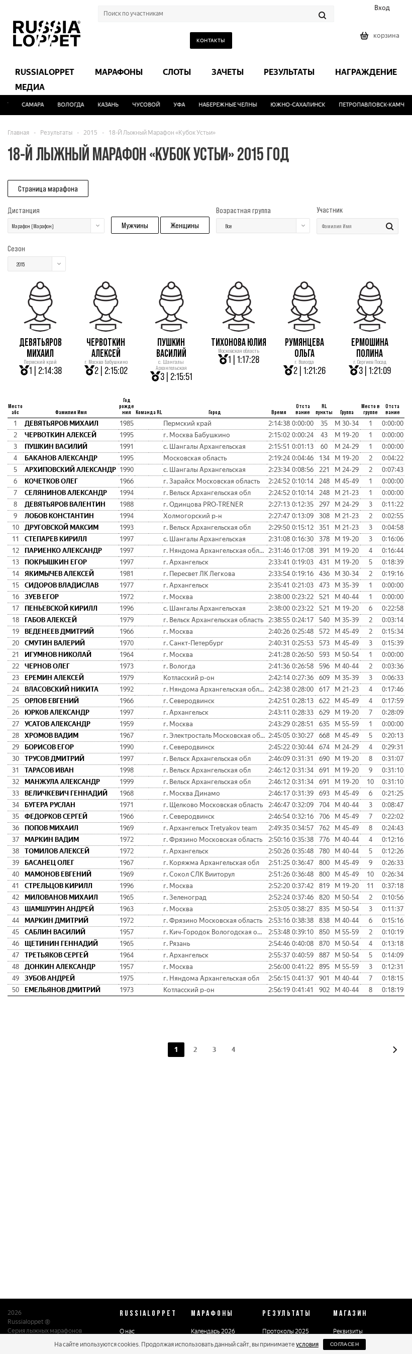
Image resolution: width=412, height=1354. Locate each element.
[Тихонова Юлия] (239, 328)
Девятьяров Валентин (65, 504)
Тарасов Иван (49, 770)
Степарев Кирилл (56, 539)
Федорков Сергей (56, 816)
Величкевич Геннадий (66, 793)
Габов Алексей (51, 620)
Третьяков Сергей (56, 955)
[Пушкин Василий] (171, 328)
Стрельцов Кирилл (58, 886)
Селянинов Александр (66, 493)
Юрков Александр (57, 712)
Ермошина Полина (369, 348)
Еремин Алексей (54, 678)
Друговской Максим (61, 527)
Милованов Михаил (61, 897)
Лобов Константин (59, 516)
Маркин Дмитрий (56, 920)
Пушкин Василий (171, 348)
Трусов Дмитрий (54, 758)
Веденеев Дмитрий (59, 631)
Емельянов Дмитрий (62, 990)
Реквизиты (348, 1331)
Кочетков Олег (51, 481)
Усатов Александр (57, 724)
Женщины (185, 225)
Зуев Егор (42, 597)
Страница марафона (48, 188)
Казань (103, 105)
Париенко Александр (63, 550)
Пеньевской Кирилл (61, 608)
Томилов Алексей (57, 851)
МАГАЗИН (350, 1312)
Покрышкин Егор (56, 562)
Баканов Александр (61, 458)
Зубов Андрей (50, 978)
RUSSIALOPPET (148, 1312)
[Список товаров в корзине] (381, 39)
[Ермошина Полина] (370, 328)
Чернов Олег (47, 666)
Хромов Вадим (51, 735)
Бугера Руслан (50, 805)
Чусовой (141, 105)
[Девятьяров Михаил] (40, 328)
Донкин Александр (60, 967)
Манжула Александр (62, 782)
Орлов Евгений (52, 701)
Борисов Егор (49, 747)
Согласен (344, 1344)
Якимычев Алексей (59, 573)
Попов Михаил (51, 828)
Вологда (65, 105)
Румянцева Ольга (304, 348)
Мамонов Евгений (58, 874)
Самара (28, 105)
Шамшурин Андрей (59, 909)
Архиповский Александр (70, 469)
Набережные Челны (222, 105)
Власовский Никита (61, 689)
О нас (127, 1331)
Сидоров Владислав (61, 585)
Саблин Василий (55, 932)
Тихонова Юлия (238, 342)
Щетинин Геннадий (61, 943)
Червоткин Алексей (105, 348)
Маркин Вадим (52, 839)
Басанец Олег (49, 862)
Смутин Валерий (55, 643)
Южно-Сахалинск (292, 105)
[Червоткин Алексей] (105, 328)
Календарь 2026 (213, 1331)
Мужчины (135, 225)
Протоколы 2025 (285, 1331)
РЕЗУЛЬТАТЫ (287, 1312)
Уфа (174, 105)
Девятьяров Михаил (40, 348)
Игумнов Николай (58, 654)
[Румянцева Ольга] (304, 328)
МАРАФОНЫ (212, 1312)
